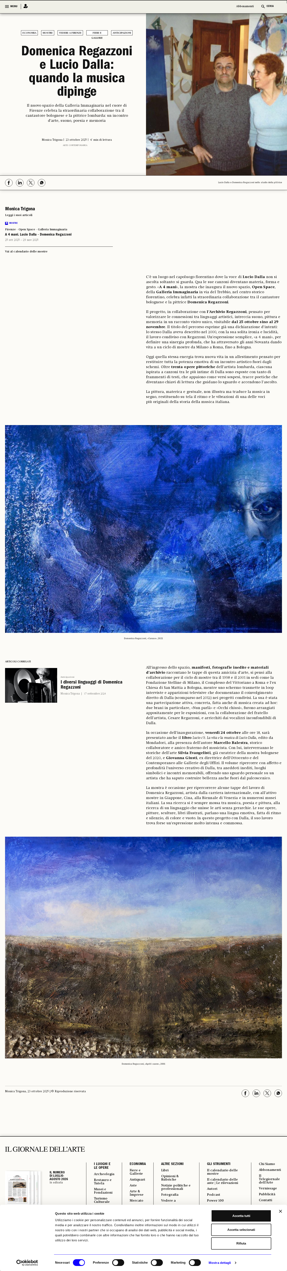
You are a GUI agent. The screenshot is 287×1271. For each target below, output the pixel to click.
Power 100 (215, 1200)
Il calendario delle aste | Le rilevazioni (222, 1181)
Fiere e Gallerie (97, 33)
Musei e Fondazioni (103, 1191)
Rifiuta (241, 1243)
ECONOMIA (138, 1164)
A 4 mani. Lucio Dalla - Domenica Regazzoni (38, 235)
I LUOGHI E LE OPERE (102, 1166)
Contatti (265, 1200)
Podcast (213, 1195)
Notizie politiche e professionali (176, 1187)
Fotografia (169, 1195)
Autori (212, 1189)
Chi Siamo (267, 1164)
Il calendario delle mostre (222, 1172)
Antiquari (137, 1179)
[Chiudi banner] (280, 1211)
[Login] (24, 6)
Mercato (136, 1200)
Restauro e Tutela (103, 1181)
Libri (165, 1170)
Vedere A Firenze (70, 33)
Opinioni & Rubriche (170, 1178)
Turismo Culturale (102, 1200)
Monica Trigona (70, 693)
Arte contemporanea (75, 145)
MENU (13, 6)
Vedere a (168, 1200)
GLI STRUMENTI (218, 1164)
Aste (133, 1185)
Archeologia (104, 1174)
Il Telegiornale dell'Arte (269, 1179)
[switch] (118, 1262)
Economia (29, 33)
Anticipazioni (122, 33)
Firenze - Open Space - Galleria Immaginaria (36, 229)
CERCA (270, 6)
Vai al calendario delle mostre (26, 251)
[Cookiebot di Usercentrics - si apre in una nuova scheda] (27, 1263)
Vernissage (268, 1188)
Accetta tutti (241, 1216)
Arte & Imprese (137, 1193)
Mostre (48, 33)
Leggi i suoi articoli (18, 215)
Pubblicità (267, 1194)
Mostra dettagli (220, 1262)
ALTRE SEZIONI (172, 1164)
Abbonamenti (245, 6)
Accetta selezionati (241, 1229)
